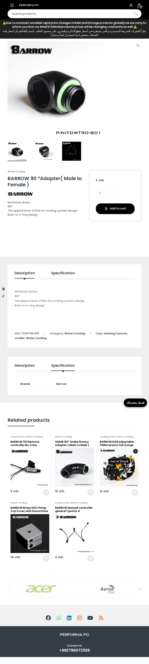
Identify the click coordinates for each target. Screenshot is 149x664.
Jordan (20, 338)
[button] (137, 45)
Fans (112, 436)
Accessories (17, 436)
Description (25, 273)
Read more (135, 492)
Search (136, 13)
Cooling (104, 436)
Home (12, 33)
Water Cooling (38, 33)
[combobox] (69, 13)
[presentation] (140, 589)
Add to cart (118, 208)
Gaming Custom (115, 333)
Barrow (61, 384)
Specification (63, 273)
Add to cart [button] (46, 492)
